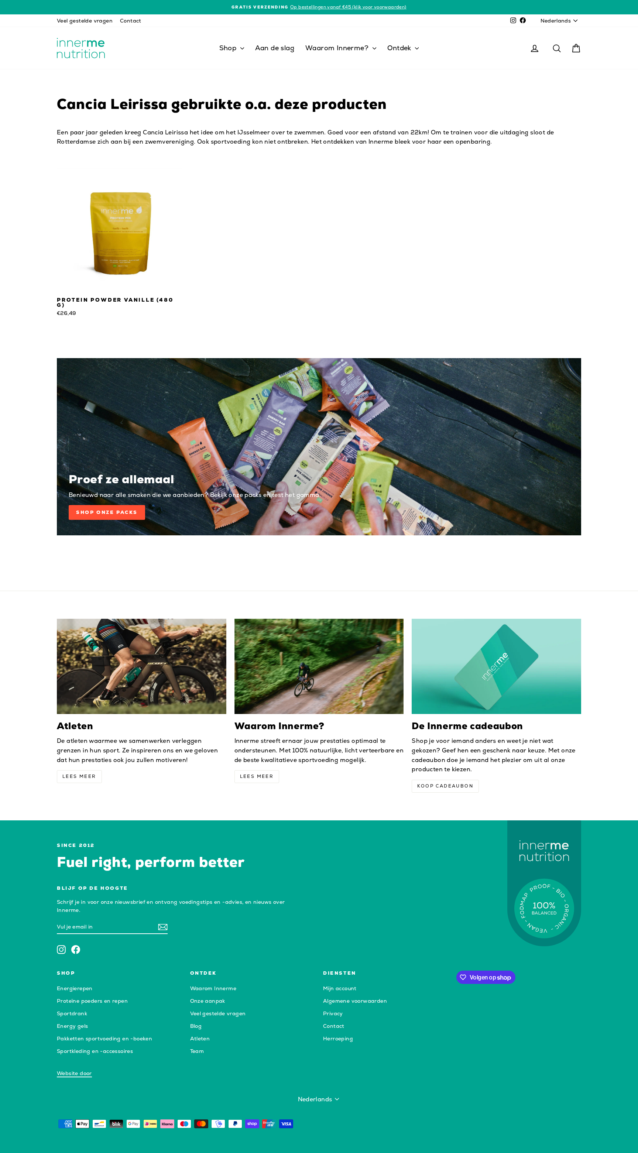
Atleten (200, 1038)
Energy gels (72, 1026)
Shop (229, 48)
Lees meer (79, 776)
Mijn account (340, 988)
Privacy (333, 1013)
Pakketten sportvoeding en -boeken (104, 1038)
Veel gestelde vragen (85, 20)
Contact (130, 20)
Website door (74, 1073)
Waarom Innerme (213, 988)
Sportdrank (72, 1013)
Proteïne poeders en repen (92, 1001)
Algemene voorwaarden (355, 1001)
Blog (196, 1026)
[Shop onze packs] (319, 446)
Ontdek (400, 48)
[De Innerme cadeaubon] (496, 666)
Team (197, 1051)
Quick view (119, 285)
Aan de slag (274, 48)
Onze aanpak (207, 1001)
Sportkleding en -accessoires (95, 1051)
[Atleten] (141, 666)
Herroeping (338, 1038)
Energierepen (75, 988)
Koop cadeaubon (445, 786)
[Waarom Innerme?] (319, 666)
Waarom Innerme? (337, 48)
